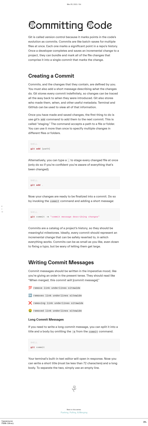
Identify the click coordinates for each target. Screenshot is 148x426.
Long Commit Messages (11, 212)
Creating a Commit (9, 206)
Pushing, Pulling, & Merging (74, 412)
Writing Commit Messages (12, 209)
